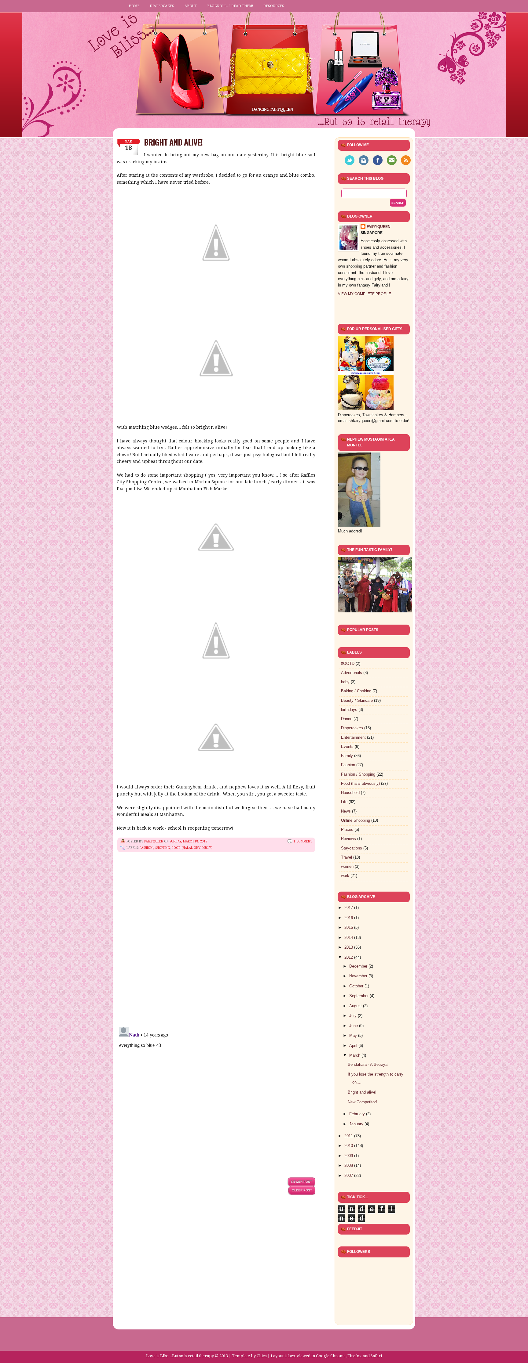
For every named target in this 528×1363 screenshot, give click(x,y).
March (355, 1055)
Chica (262, 1356)
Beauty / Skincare (357, 700)
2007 (349, 1175)
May (353, 1035)
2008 (349, 1165)
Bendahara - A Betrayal (368, 1064)
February (357, 1114)
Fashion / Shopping (155, 847)
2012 (349, 957)
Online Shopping (355, 820)
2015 (349, 927)
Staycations (351, 848)
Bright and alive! (362, 1092)
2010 (349, 1145)
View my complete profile (364, 294)
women (347, 866)
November (359, 976)
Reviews (348, 838)
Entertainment (353, 737)
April (353, 1045)
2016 (349, 917)
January (357, 1124)
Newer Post (301, 1181)
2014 (349, 937)
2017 (349, 907)
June (354, 1025)
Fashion (348, 765)
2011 (349, 1136)
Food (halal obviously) (192, 847)
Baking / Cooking (356, 691)
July (353, 1015)
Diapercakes (162, 6)
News (346, 811)
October (357, 986)
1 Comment (303, 841)
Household (350, 792)
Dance (346, 718)
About (191, 6)
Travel (346, 857)
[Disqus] (216, 943)
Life (344, 801)
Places (347, 829)
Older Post (302, 1190)
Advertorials (351, 672)
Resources (273, 6)
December (359, 966)
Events (347, 746)
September (359, 995)
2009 (349, 1155)
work (345, 875)
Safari (376, 1356)
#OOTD (347, 663)
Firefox (354, 1356)
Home (134, 6)
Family (347, 755)
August (356, 1006)
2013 (349, 947)
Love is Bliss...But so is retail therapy (180, 1356)
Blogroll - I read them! (230, 6)
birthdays (349, 709)
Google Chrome (331, 1356)
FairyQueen (154, 841)
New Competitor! (362, 1102)
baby (345, 682)
